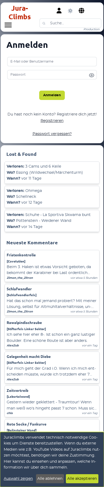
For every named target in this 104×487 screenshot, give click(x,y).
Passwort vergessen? (52, 134)
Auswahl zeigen (18, 479)
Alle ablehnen (49, 479)
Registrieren (52, 121)
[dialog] (52, 459)
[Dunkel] (70, 10)
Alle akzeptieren (82, 479)
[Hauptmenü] (8, 24)
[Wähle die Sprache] (81, 10)
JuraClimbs (20, 12)
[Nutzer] (59, 10)
